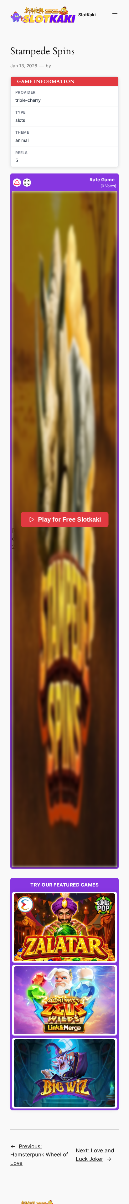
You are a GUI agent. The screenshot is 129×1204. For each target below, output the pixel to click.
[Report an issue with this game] (17, 182)
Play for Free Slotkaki (69, 519)
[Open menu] (115, 14)
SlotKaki (87, 14)
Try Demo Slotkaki (64, 927)
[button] (64, 529)
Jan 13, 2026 (23, 65)
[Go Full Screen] (27, 182)
